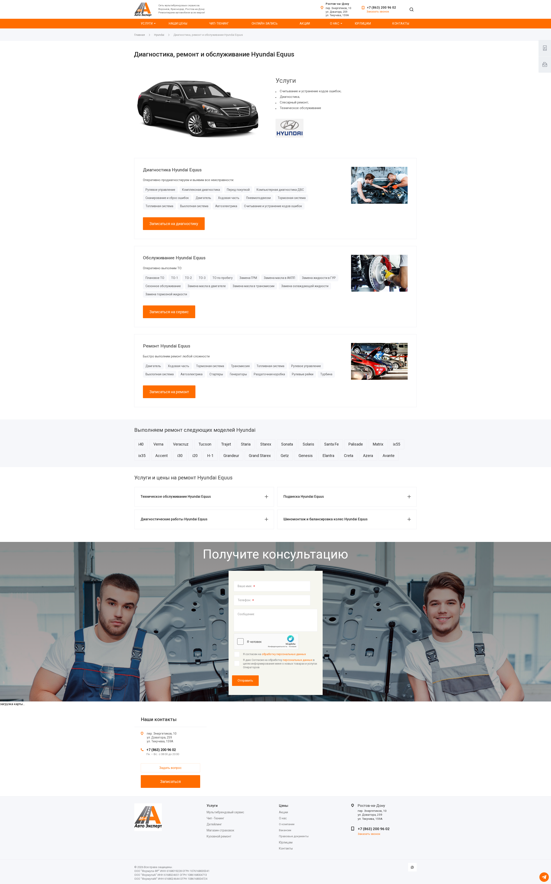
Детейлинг (214, 824)
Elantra (328, 455)
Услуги (147, 23)
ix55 (396, 444)
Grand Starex (260, 455)
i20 (195, 455)
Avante (389, 455)
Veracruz (181, 444)
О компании (286, 824)
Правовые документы (294, 836)
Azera (368, 455)
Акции (305, 23)
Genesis (306, 455)
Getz (285, 455)
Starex (265, 444)
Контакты (400, 23)
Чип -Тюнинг (215, 818)
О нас (334, 23)
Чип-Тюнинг (219, 23)
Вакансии (285, 830)
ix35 (141, 455)
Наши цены (178, 23)
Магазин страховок (220, 830)
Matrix (378, 444)
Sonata (287, 444)
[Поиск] (411, 10)
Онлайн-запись (265, 23)
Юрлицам (363, 23)
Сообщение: (246, 614)
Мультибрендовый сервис (225, 812)
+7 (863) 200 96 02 (381, 7)
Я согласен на (274, 654)
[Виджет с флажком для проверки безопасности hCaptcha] (266, 641)
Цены (283, 806)
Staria (246, 444)
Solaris (308, 444)
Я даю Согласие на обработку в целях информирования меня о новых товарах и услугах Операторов (280, 663)
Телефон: (246, 600)
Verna (158, 444)
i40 (141, 444)
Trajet (226, 444)
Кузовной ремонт (219, 836)
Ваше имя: (246, 586)
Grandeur (231, 455)
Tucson (204, 444)
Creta (348, 455)
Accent (161, 455)
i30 (180, 455)
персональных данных (297, 660)
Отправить (245, 680)
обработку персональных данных (284, 654)
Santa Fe (331, 444)
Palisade (355, 444)
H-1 (210, 455)
